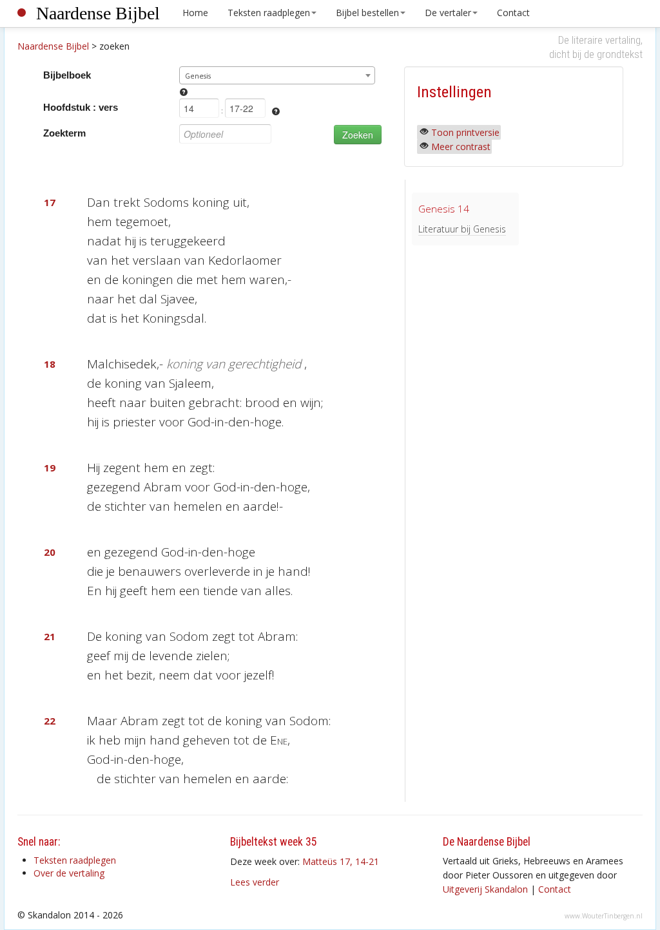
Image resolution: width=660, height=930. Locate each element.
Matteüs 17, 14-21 (340, 861)
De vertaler (448, 12)
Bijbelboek (67, 75)
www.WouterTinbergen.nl (604, 915)
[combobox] (277, 75)
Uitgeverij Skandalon (485, 889)
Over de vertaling (69, 873)
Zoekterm (64, 133)
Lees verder (254, 882)
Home (195, 12)
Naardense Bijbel (98, 13)
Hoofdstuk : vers (80, 107)
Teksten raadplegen (269, 12)
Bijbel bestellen (367, 12)
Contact (513, 12)
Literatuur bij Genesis (462, 229)
